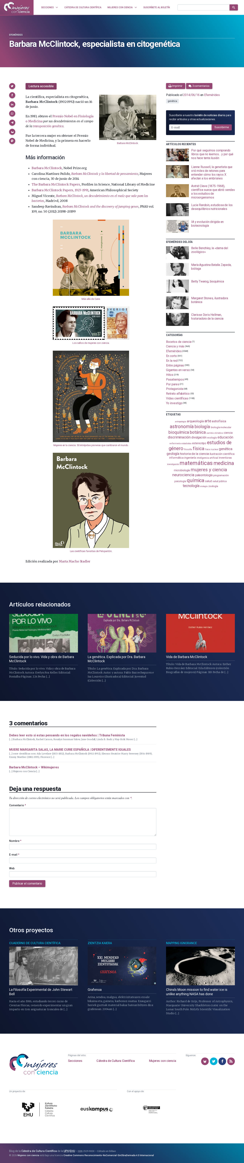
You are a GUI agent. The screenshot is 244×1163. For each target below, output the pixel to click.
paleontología (204, 475)
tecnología (191, 486)
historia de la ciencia (194, 454)
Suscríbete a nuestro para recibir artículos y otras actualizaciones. (200, 117)
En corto (171, 356)
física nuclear (211, 449)
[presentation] (200, 155)
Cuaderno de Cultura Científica (34, 943)
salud (208, 481)
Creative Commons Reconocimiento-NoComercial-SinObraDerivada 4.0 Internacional (108, 1155)
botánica (198, 432)
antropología (180, 421)
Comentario (17, 805)
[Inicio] (17, 7)
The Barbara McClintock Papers (56, 184)
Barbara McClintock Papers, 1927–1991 (60, 190)
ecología (212, 437)
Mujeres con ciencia (162, 1061)
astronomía (182, 426)
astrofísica (219, 421)
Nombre (15, 840)
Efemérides (16, 35)
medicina (224, 463)
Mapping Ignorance (181, 943)
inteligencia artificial (207, 458)
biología (202, 426)
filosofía (188, 449)
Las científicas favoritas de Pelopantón (91, 551)
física (198, 448)
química (195, 480)
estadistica (186, 443)
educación (225, 437)
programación (221, 475)
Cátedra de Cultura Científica (115, 1061)
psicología (180, 481)
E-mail (14, 854)
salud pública (220, 481)
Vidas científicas (177, 398)
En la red (171, 360)
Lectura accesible (41, 86)
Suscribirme (221, 127)
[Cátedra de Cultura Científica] (40, 1110)
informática (176, 457)
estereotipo (199, 443)
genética (172, 101)
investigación (173, 464)
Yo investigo (174, 403)
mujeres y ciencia (209, 469)
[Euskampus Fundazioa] (96, 1110)
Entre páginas (175, 365)
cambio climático (214, 433)
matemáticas (196, 463)
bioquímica (179, 432)
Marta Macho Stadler (74, 561)
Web (11, 868)
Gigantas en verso (178, 370)
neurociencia (183, 475)
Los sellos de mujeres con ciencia (90, 343)
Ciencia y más (175, 346)
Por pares (172, 384)
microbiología (182, 470)
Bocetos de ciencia (178, 341)
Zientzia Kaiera (100, 943)
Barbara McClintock (127, 143)
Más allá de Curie (91, 299)
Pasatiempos (175, 379)
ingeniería (190, 457)
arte (208, 421)
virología (203, 486)
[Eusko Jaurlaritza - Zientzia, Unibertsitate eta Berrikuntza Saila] (151, 1110)
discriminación (179, 437)
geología (173, 454)
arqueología (195, 421)
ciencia (228, 432)
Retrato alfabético (178, 393)
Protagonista (174, 389)
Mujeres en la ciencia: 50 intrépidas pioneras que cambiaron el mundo (90, 445)
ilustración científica (222, 454)
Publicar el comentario (27, 883)
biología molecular (221, 427)
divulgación (198, 437)
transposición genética (48, 126)
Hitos (169, 375)
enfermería (175, 443)
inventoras (225, 457)
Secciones (75, 1061)
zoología (213, 486)
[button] (12, 86)
